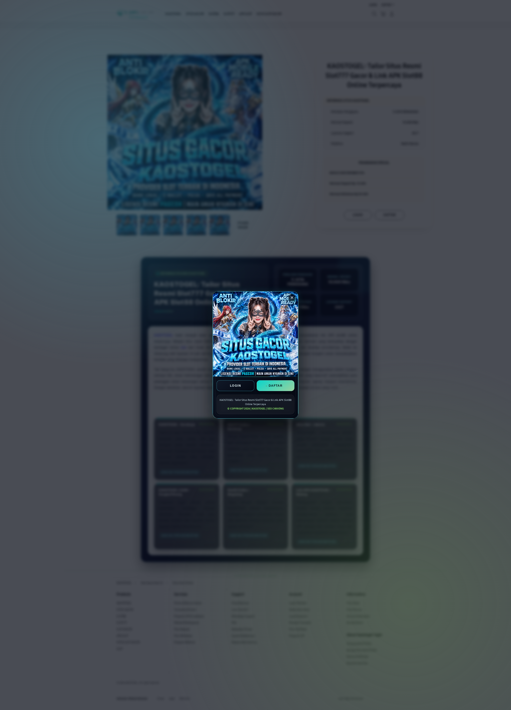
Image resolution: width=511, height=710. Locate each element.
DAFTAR (275, 385)
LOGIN (235, 385)
